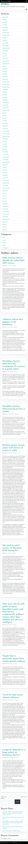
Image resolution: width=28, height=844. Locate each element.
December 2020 (5, 131)
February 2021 (5, 126)
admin (15, 265)
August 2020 (5, 138)
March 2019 (4, 175)
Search (2, 798)
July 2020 (4, 141)
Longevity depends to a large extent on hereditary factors (13, 752)
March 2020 (5, 151)
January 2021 (5, 128)
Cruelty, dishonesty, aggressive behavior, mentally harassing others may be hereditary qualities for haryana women (12, 823)
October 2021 (5, 107)
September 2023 (5, 63)
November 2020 (5, 133)
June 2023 (4, 68)
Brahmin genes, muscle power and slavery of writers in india (13, 447)
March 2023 (5, 76)
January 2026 (5, 30)
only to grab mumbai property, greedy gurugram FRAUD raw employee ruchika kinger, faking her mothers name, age (12, 813)
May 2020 (4, 146)
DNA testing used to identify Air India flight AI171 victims (13, 260)
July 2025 (4, 37)
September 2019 (5, 162)
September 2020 (6, 136)
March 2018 (4, 203)
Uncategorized (5, 247)
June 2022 (4, 94)
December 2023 (5, 61)
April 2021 (4, 120)
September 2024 (5, 48)
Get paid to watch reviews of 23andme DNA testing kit (12, 548)
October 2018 (5, 185)
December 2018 (5, 180)
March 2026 (5, 27)
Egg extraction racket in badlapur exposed (11, 830)
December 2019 (5, 157)
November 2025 (5, 35)
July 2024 (4, 53)
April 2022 (4, 97)
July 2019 (4, 167)
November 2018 (5, 183)
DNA (3, 237)
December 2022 (5, 81)
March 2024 (5, 58)
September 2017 (5, 219)
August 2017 (5, 221)
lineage (3, 245)
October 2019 (5, 159)
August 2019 (5, 164)
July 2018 (4, 193)
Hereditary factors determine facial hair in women (13, 409)
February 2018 (5, 206)
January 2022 (5, 105)
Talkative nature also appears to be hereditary (12, 322)
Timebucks (4, 580)
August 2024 (5, 50)
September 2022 (5, 87)
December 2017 (5, 211)
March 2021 (4, 123)
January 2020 (5, 154)
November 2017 (5, 214)
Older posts (4, 796)
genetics (4, 240)
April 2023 (4, 74)
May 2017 (4, 229)
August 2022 (5, 89)
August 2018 (5, 190)
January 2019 (5, 177)
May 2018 (4, 198)
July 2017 (4, 224)
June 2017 (4, 227)
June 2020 (4, 144)
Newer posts (24, 796)
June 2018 (4, 196)
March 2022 (5, 100)
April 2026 (4, 24)
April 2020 (4, 149)
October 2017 (5, 216)
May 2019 (4, 170)
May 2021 (4, 118)
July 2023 (4, 66)
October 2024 (5, 45)
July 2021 (4, 113)
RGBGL (5, 4)
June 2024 (4, 56)
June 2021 (4, 115)
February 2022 (5, 102)
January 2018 (5, 208)
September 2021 (5, 110)
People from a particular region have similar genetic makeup (13, 658)
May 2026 (4, 22)
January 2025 (5, 43)
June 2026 (4, 19)
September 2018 (5, 188)
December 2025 (5, 32)
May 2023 (4, 71)
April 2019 (4, 172)
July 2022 (4, 92)
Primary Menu (26, 9)
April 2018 (4, 201)
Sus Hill (18, 842)
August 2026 (5, 17)
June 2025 (4, 40)
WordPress (10, 842)
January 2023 (5, 79)
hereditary (4, 242)
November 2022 (5, 84)
